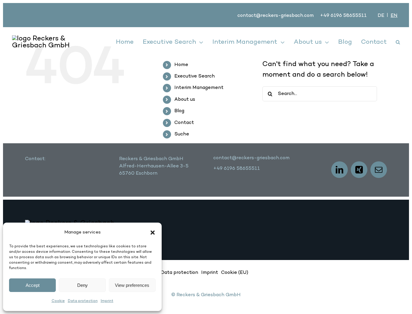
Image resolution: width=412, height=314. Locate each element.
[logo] (45, 38)
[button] (153, 233)
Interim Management (198, 87)
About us (184, 99)
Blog (179, 111)
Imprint (107, 301)
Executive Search (194, 76)
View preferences (132, 285)
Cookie (58, 301)
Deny (82, 285)
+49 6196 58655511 (343, 15)
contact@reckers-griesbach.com (275, 15)
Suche (181, 134)
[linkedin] (339, 169)
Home (181, 65)
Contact (184, 122)
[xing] (359, 169)
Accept (33, 285)
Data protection (83, 301)
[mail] (378, 169)
